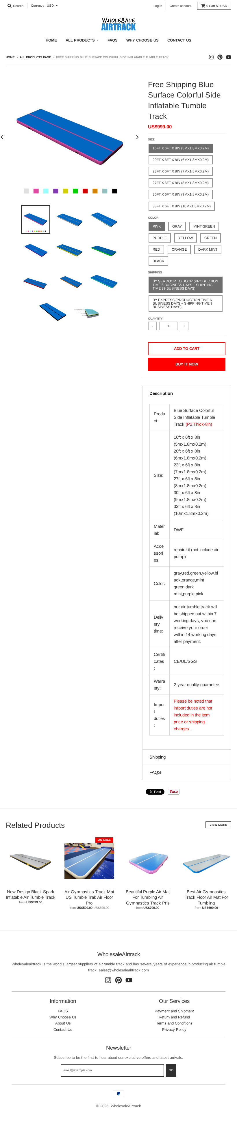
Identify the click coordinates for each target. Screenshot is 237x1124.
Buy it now (186, 364)
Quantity (155, 318)
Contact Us (62, 1029)
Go (171, 1070)
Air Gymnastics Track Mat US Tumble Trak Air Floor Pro (89, 897)
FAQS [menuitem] (113, 40)
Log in (157, 5)
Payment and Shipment (174, 1011)
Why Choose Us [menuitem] (142, 40)
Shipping (155, 272)
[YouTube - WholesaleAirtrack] (228, 57)
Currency (37, 5)
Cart (216, 5)
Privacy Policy (174, 1029)
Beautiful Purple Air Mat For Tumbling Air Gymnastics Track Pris (148, 897)
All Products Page (35, 57)
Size (151, 139)
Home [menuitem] (51, 40)
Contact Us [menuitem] (179, 40)
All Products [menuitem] (80, 40)
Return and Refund (174, 1017)
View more (218, 824)
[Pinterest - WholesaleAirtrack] (220, 57)
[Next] (137, 137)
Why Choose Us (63, 1017)
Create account (180, 5)
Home (10, 57)
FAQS (63, 1011)
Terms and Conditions (174, 1023)
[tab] (186, 393)
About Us (63, 1023)
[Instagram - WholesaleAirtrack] (211, 57)
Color (153, 217)
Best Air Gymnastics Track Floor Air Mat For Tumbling (206, 897)
